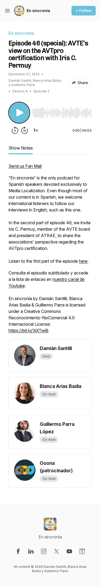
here (83, 261)
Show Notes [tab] (21, 148)
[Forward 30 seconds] (24, 130)
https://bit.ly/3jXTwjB (29, 330)
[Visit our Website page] (82, 551)
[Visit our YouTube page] (69, 551)
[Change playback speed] (35, 130)
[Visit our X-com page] (56, 551)
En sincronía (38, 10)
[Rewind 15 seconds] (15, 130)
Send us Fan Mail (25, 166)
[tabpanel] (50, 251)
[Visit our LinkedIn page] (31, 551)
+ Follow (83, 10)
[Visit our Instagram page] (43, 551)
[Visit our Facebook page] (18, 551)
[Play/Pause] (19, 112)
